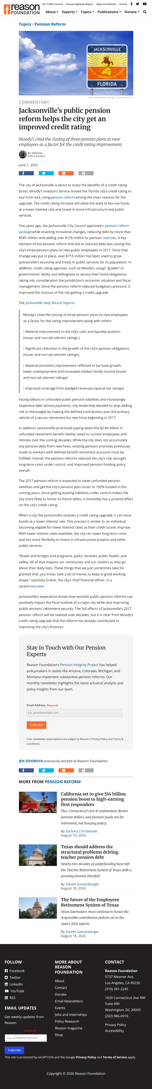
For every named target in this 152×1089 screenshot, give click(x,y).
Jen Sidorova (31, 761)
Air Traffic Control (52, 4)
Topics (86, 12)
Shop (59, 1034)
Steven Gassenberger (82, 884)
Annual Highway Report (79, 4)
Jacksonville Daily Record (44, 302)
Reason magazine (68, 1028)
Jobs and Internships (71, 1014)
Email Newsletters (69, 1001)
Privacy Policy (115, 1024)
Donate (130, 12)
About (51, 12)
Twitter (15, 977)
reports (68, 302)
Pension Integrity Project (79, 664)
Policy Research (67, 1021)
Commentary (34, 102)
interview (36, 586)
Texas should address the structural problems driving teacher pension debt (89, 852)
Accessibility (114, 1030)
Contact (61, 987)
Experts (68, 12)
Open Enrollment (106, 4)
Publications (108, 12)
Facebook (17, 970)
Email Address (42, 705)
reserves (109, 237)
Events (123, 4)
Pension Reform (50, 24)
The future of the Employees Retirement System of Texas (90, 902)
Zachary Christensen (82, 831)
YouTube (17, 991)
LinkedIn (16, 984)
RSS (12, 997)
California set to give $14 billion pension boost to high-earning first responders (93, 799)
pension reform (63, 197)
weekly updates (23, 1016)
